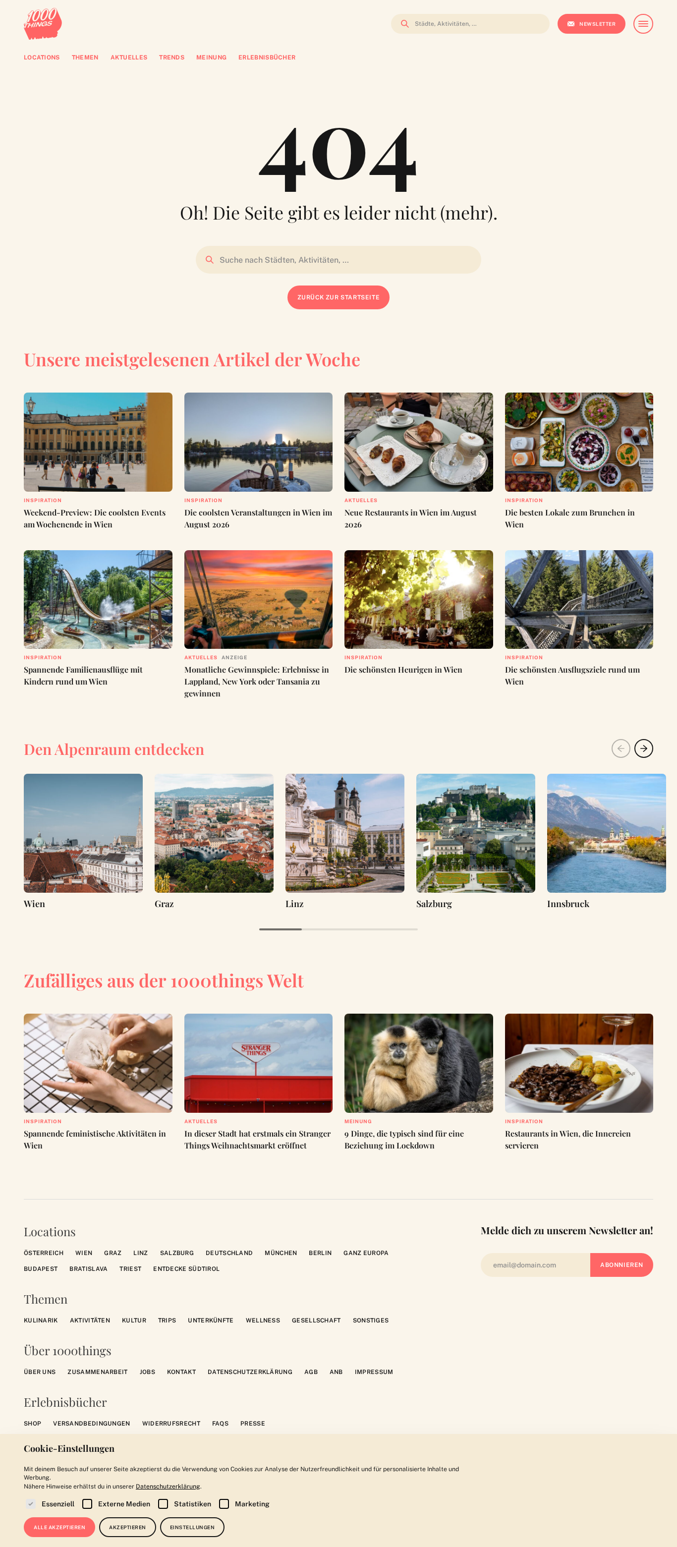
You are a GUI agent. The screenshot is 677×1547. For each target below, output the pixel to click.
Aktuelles (361, 500)
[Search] (402, 24)
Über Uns (40, 1372)
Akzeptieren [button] (127, 1527)
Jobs (147, 1372)
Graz (112, 1253)
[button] (643, 748)
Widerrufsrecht (171, 1423)
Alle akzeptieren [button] (59, 1527)
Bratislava (88, 1268)
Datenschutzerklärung (250, 1372)
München (281, 1253)
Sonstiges (371, 1320)
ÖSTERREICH (43, 1253)
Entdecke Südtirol (186, 1268)
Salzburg (177, 1253)
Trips (167, 1320)
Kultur (134, 1320)
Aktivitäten (90, 1320)
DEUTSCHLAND (229, 1253)
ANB (336, 1372)
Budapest (40, 1268)
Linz (140, 1253)
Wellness (263, 1320)
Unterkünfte (210, 1320)
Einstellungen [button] (192, 1527)
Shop (32, 1423)
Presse (252, 1423)
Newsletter (597, 24)
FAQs (220, 1423)
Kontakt (181, 1372)
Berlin (320, 1253)
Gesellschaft (316, 1320)
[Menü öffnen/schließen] (643, 24)
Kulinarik (41, 1320)
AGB (311, 1372)
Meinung (358, 1121)
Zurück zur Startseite (338, 297)
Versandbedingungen (91, 1423)
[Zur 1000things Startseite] (43, 24)
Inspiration (43, 500)
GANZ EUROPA (366, 1253)
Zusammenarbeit (97, 1372)
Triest (130, 1268)
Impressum (374, 1372)
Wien (83, 1253)
